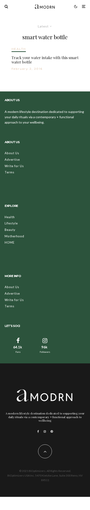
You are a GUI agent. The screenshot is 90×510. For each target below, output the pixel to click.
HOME (10, 242)
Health (10, 217)
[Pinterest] (51, 431)
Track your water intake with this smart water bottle (45, 59)
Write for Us (14, 166)
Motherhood (14, 236)
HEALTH (19, 49)
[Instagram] (44, 431)
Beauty (10, 230)
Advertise (12, 159)
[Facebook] (38, 431)
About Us (12, 153)
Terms (9, 172)
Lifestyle (11, 223)
